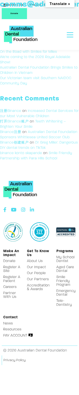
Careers (10, 287)
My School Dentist (65, 259)
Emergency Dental (66, 293)
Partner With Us (9, 295)
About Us (35, 261)
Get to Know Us (38, 253)
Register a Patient (11, 279)
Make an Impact (11, 253)
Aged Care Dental (65, 269)
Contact (10, 317)
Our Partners (38, 279)
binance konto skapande (21, 153)
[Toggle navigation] (70, 34)
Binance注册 (10, 132)
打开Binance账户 (14, 121)
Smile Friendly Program (63, 281)
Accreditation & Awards (38, 287)
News (8, 323)
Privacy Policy (15, 360)
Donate (14, 14)
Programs (64, 251)
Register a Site (11, 269)
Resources (12, 329)
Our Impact (36, 267)
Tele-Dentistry (64, 303)
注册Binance (10, 111)
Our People (36, 273)
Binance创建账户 (14, 142)
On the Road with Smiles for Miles (28, 52)
